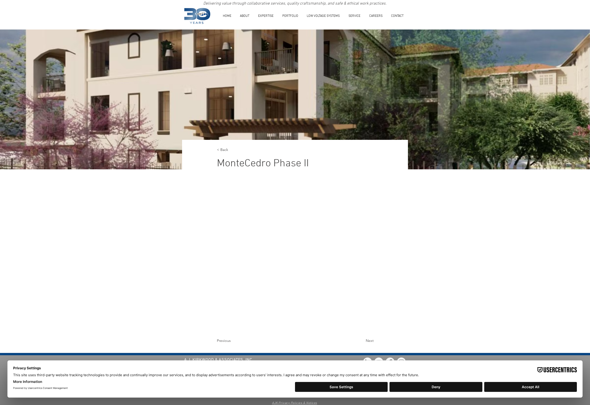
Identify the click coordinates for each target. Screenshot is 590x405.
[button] (266, 16)
